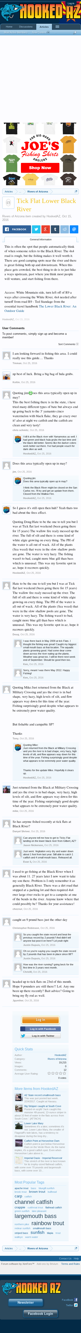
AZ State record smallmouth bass (42, 1095)
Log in (71, 3)
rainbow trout (48, 1223)
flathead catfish (53, 1207)
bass (33, 1188)
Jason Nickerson (33, 845)
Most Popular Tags (29, 1182)
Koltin (16, 382)
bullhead (52, 1191)
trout (58, 1233)
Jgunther (18, 1000)
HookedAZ (53, 216)
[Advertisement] (40, 80)
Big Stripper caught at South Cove (42, 1106)
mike (15, 811)
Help (76, 1258)
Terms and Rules (70, 1264)
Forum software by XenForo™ (17, 1264)
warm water (31, 1237)
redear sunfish (22, 1228)
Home (9, 26)
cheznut (17, 909)
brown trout (37, 1191)
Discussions (26, 26)
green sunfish (22, 1211)
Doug (16, 634)
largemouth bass (36, 1216)
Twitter (69, 1305)
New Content (39, 32)
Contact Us (65, 1258)
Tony (15, 738)
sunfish (38, 1232)
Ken (25, 664)
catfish (28, 1196)
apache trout (21, 1188)
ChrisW (27, 971)
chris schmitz (21, 430)
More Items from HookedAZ (36, 1089)
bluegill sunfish (46, 1188)
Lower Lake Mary (33, 1123)
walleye (19, 1237)
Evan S (27, 861)
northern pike (22, 1224)
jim (14, 471)
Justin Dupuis (31, 945)
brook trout (21, 1191)
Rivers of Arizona (13, 216)
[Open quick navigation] (75, 191)
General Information (41, 239)
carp (18, 1196)
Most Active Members (16, 32)
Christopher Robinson (26, 928)
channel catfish (34, 1202)
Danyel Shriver (21, 831)
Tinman (17, 363)
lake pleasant (39, 1211)
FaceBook (67, 1299)
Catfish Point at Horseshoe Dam (41, 1140)
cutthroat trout (35, 1207)
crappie (20, 1207)
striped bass (21, 1233)
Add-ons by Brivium (47, 1264)
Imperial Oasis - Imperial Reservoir (43, 1158)
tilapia (50, 1233)
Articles (44, 27)
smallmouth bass (42, 1228)
